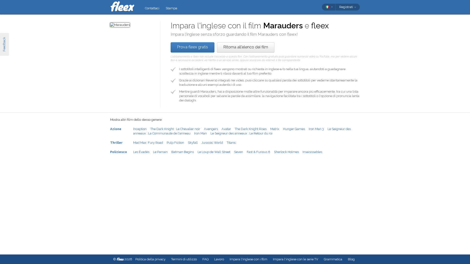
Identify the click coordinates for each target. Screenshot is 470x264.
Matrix (274, 129)
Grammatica (333, 259)
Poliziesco (118, 152)
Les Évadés (141, 152)
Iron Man (200, 133)
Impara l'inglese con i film (248, 259)
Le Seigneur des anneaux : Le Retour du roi (241, 133)
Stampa (171, 8)
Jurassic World (212, 142)
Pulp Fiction (175, 142)
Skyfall (193, 142)
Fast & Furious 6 (258, 152)
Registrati (346, 7)
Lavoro (219, 259)
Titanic (231, 142)
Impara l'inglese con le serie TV (295, 259)
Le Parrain (160, 152)
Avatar (226, 129)
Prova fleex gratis (192, 47)
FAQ (205, 259)
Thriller (116, 142)
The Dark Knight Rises (251, 129)
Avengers (211, 129)
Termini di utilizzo (184, 259)
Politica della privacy (150, 259)
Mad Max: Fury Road (148, 142)
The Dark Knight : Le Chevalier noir (175, 129)
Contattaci (152, 8)
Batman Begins (182, 152)
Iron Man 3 (316, 129)
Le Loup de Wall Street (214, 152)
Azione (115, 129)
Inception (140, 129)
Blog (351, 259)
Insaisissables (312, 152)
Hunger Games (294, 129)
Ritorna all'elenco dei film (245, 47)
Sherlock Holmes (286, 152)
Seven (238, 152)
